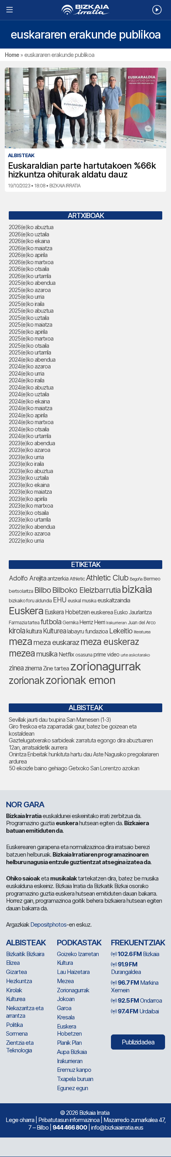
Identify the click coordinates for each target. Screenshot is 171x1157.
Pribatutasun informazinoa (68, 1120)
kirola (17, 630)
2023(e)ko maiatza (30, 491)
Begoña (136, 579)
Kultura (65, 962)
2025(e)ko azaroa (30, 289)
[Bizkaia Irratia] (85, 10)
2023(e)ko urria (26, 457)
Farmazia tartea (24, 622)
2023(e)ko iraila (26, 463)
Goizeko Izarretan (78, 954)
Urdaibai (138, 1011)
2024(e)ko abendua (32, 359)
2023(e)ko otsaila (29, 512)
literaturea (142, 632)
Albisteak (26, 942)
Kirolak (14, 990)
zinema (33, 668)
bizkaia (137, 589)
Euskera (26, 610)
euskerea (102, 612)
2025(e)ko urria (26, 296)
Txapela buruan (75, 1079)
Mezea (65, 981)
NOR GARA (25, 804)
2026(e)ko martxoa (31, 262)
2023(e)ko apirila (28, 498)
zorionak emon (80, 680)
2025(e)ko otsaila (29, 345)
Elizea (12, 962)
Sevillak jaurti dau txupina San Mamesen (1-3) (60, 719)
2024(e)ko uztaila (29, 394)
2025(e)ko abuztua (31, 310)
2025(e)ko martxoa (31, 338)
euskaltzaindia (113, 600)
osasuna (83, 655)
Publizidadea (138, 1042)
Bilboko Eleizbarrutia (86, 590)
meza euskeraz (109, 641)
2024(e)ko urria (26, 373)
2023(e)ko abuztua (31, 470)
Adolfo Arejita (27, 578)
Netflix (66, 654)
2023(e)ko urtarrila (30, 519)
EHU (59, 600)
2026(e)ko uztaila (29, 234)
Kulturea (54, 631)
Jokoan (65, 999)
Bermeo (152, 579)
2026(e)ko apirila (28, 254)
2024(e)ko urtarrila (30, 435)
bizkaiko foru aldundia (30, 601)
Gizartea (16, 972)
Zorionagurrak (73, 990)
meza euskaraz (56, 642)
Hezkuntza (19, 981)
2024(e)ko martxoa (31, 422)
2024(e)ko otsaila (29, 429)
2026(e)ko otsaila (29, 268)
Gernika (70, 622)
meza (20, 641)
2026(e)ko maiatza (30, 248)
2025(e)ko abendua (32, 282)
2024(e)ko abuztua (31, 387)
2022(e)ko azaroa (29, 533)
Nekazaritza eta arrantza (24, 1011)
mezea (22, 653)
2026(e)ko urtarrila (30, 276)
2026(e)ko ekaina (29, 241)
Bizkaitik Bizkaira (25, 954)
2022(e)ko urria (26, 540)
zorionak (26, 680)
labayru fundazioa (87, 631)
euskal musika (82, 601)
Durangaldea (126, 968)
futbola (51, 621)
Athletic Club (107, 577)
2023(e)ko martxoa (31, 505)
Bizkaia (138, 954)
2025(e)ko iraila (26, 303)
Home (12, 54)
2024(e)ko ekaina (29, 401)
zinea (16, 668)
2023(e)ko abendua (32, 443)
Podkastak (79, 942)
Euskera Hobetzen (67, 612)
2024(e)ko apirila (28, 415)
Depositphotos (48, 924)
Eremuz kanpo (74, 1069)
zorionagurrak (105, 666)
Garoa (64, 1008)
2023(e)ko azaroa (29, 449)
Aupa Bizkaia (72, 1052)
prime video (106, 654)
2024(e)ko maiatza (30, 408)
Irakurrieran (116, 622)
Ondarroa (140, 1000)
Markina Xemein (134, 986)
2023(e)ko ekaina (29, 484)
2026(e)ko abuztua (31, 227)
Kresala (65, 1017)
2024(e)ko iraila (26, 380)
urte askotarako (135, 655)
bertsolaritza (21, 591)
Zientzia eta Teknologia (19, 1046)
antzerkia (57, 578)
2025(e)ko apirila (28, 331)
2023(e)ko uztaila (29, 477)
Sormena (16, 1033)
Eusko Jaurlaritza (133, 612)
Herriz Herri (92, 622)
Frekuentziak (138, 942)
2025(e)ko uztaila (29, 317)
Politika (14, 1024)
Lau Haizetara (73, 972)
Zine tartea (56, 668)
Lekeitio (120, 630)
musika (46, 653)
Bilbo (42, 590)
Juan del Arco (141, 622)
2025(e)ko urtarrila (30, 352)
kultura (34, 631)
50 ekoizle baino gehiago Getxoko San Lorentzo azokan (74, 768)
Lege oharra (20, 1120)
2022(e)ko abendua (32, 526)
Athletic (77, 579)
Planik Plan (69, 1042)
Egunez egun (72, 1088)
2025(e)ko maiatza (30, 324)
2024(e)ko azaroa (30, 366)
